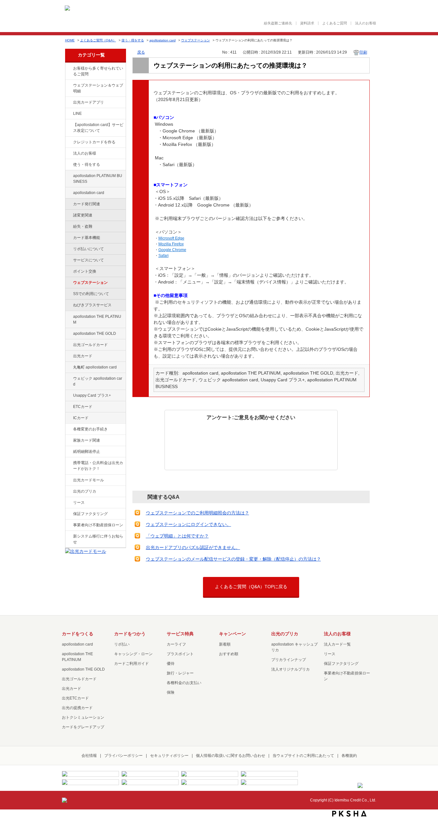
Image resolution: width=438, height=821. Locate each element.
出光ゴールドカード (90, 345)
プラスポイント (180, 654)
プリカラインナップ (288, 659)
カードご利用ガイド (131, 663)
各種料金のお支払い (184, 683)
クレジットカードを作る (94, 142)
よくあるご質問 (334, 23)
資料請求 (307, 23)
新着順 (225, 644)
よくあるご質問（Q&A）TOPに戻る (251, 586)
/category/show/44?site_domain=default (68, 334)
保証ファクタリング (90, 514)
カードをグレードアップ (83, 727)
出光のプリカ (84, 491)
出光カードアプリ (88, 102)
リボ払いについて (88, 249)
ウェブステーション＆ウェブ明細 (98, 88)
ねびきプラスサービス (92, 305)
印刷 (363, 52)
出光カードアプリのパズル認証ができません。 (193, 547)
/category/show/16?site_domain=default (68, 491)
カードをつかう (130, 633)
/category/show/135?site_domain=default (68, 85)
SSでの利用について (91, 294)
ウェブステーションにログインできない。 (188, 524)
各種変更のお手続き (90, 429)
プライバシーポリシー (123, 755)
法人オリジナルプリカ (290, 669)
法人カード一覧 (337, 644)
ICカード (80, 418)
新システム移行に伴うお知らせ (98, 539)
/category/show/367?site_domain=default (68, 396)
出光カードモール (88, 480)
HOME (70, 40)
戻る (141, 52)
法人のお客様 (365, 23)
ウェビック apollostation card (97, 381)
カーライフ (176, 644)
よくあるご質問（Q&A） (98, 40)
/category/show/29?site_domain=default (68, 193)
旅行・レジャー (180, 673)
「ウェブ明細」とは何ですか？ (177, 535)
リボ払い (122, 644)
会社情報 (89, 755)
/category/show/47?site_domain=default (68, 356)
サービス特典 (180, 633)
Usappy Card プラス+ (92, 395)
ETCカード (82, 406)
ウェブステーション (195, 40)
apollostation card (162, 40)
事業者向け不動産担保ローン (98, 525)
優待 (170, 663)
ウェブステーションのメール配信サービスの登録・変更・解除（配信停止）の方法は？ (233, 559)
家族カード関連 (86, 440)
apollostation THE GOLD (94, 333)
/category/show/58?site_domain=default (68, 345)
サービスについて (88, 260)
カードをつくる (77, 633)
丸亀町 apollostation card (95, 367)
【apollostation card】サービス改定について (98, 128)
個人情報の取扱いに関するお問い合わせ (230, 755)
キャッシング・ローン (133, 654)
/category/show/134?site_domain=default (68, 68)
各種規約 (349, 755)
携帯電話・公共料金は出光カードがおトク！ (98, 466)
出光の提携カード (77, 708)
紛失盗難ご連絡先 (278, 23)
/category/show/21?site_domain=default (68, 153)
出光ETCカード (75, 698)
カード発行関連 (86, 204)
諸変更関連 (82, 215)
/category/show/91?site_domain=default (68, 379)
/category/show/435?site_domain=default (68, 102)
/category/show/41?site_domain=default (68, 317)
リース (79, 502)
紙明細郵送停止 (86, 451)
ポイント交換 (84, 271)
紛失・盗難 (82, 226)
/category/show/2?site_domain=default (68, 142)
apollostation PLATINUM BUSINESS (97, 179)
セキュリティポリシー (169, 755)
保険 (170, 692)
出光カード (82, 356)
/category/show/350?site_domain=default (68, 536)
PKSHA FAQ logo (349, 813)
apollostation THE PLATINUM (97, 319)
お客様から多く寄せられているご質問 (98, 71)
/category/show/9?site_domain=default (68, 165)
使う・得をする (133, 40)
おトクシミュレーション (83, 717)
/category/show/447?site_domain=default (68, 176)
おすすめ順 (228, 654)
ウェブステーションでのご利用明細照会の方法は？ (197, 512)
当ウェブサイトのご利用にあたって (303, 755)
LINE (77, 113)
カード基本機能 (86, 237)
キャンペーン (232, 633)
